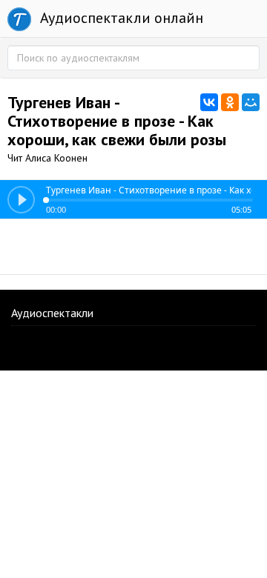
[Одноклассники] (230, 102)
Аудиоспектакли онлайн (119, 17)
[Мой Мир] (251, 102)
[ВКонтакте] (209, 102)
